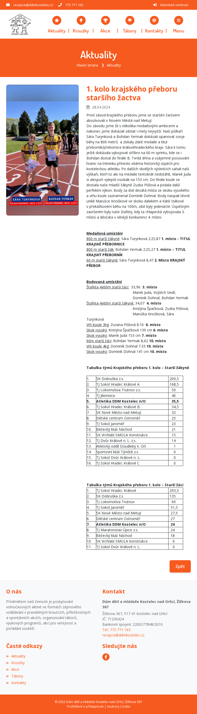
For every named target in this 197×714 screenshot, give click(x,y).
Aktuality (114, 65)
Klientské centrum (174, 5)
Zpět (180, 566)
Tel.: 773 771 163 (116, 629)
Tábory (17, 676)
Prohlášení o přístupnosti (85, 706)
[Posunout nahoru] (185, 702)
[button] (178, 24)
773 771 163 (74, 5)
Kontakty (18, 682)
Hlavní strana (87, 65)
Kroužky (18, 662)
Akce (15, 669)
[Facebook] (106, 657)
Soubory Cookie (118, 706)
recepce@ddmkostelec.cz (33, 5)
